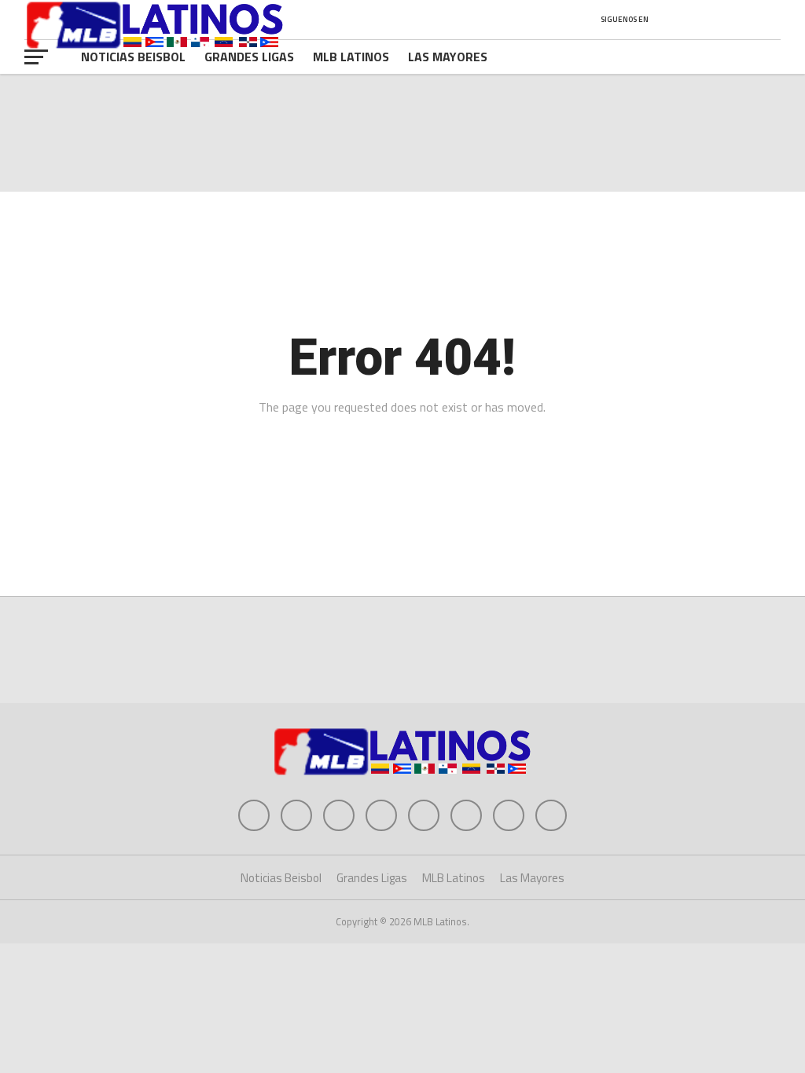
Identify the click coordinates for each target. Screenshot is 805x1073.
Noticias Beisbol (133, 56)
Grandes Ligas (249, 56)
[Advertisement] (402, 652)
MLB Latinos (351, 56)
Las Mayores (447, 56)
